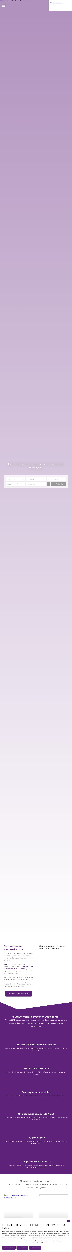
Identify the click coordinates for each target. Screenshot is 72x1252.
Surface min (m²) (12, 484)
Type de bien (11, 479)
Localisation (32, 479)
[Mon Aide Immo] (60, 5)
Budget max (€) (53, 479)
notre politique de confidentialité (37, 1243)
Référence (31, 484)
